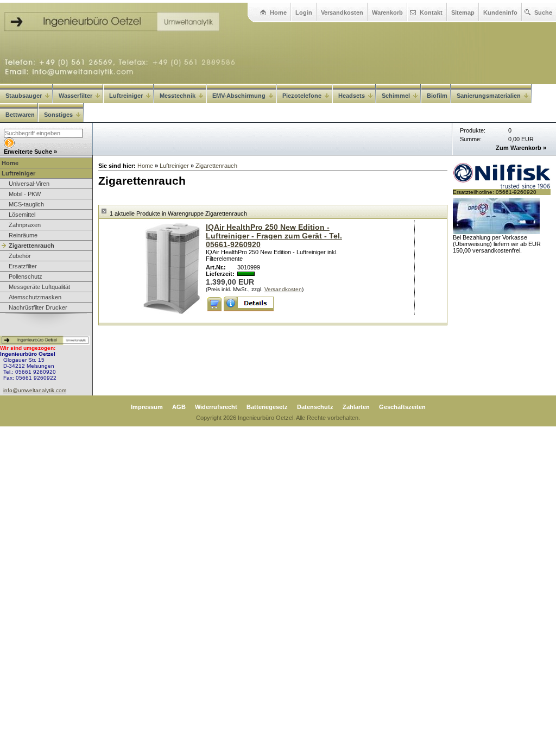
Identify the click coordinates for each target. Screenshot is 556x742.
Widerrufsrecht (216, 407)
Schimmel (396, 95)
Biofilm (437, 95)
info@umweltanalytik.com (34, 390)
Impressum (147, 407)
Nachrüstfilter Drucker (38, 307)
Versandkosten (342, 12)
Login (303, 12)
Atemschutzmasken (35, 297)
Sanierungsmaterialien (489, 95)
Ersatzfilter (23, 266)
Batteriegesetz (267, 407)
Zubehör (20, 256)
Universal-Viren (29, 183)
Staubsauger (23, 95)
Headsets (351, 95)
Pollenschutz (25, 276)
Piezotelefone (301, 95)
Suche (543, 12)
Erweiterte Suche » (30, 151)
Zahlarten (356, 407)
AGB (179, 407)
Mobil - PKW (25, 194)
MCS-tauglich (26, 204)
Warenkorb (387, 12)
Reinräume (23, 235)
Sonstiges (58, 114)
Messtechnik (177, 95)
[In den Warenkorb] (214, 304)
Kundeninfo (500, 12)
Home (278, 12)
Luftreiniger (126, 95)
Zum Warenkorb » (521, 147)
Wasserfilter (75, 95)
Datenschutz (315, 407)
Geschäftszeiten (402, 407)
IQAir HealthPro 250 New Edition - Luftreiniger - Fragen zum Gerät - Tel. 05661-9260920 (274, 236)
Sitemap (463, 12)
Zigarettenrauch (31, 245)
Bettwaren (20, 114)
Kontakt (431, 12)
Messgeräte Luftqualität (39, 287)
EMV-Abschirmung (239, 95)
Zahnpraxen (25, 225)
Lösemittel (22, 214)
